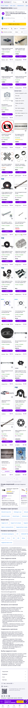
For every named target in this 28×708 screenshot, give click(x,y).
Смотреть (7, 471)
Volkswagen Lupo (17, 512)
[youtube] (2, 696)
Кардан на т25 (4, 523)
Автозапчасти (20, 5)
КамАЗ (2, 538)
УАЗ (14, 538)
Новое (16, 32)
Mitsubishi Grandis (5, 516)
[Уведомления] (26, 2)
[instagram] (7, 696)
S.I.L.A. (8, 538)
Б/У (22, 32)
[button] (7, 56)
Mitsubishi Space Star (6, 512)
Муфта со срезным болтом (7, 527)
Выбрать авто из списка (14, 24)
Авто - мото (12, 5)
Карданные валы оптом (6, 542)
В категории (7, 2)
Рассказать (20, 701)
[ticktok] (9, 696)
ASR (18, 538)
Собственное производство (7, 534)
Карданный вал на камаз (21, 527)
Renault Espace (16, 516)
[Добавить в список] (12, 45)
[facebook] (4, 696)
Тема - (6, 683)
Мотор (23, 538)
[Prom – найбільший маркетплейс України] (2, 2)
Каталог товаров (4, 5)
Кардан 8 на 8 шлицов (16, 523)
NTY (17, 534)
